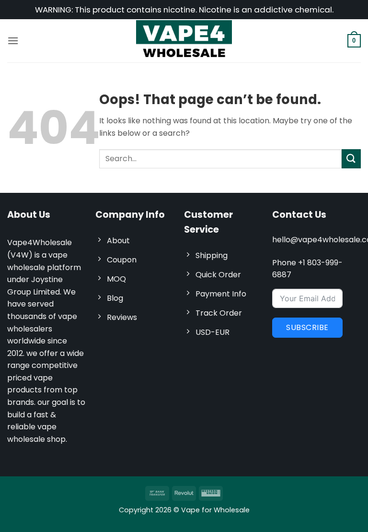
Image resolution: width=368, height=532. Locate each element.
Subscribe (307, 327)
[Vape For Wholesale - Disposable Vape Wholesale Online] (184, 40)
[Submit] (351, 158)
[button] (13, 40)
